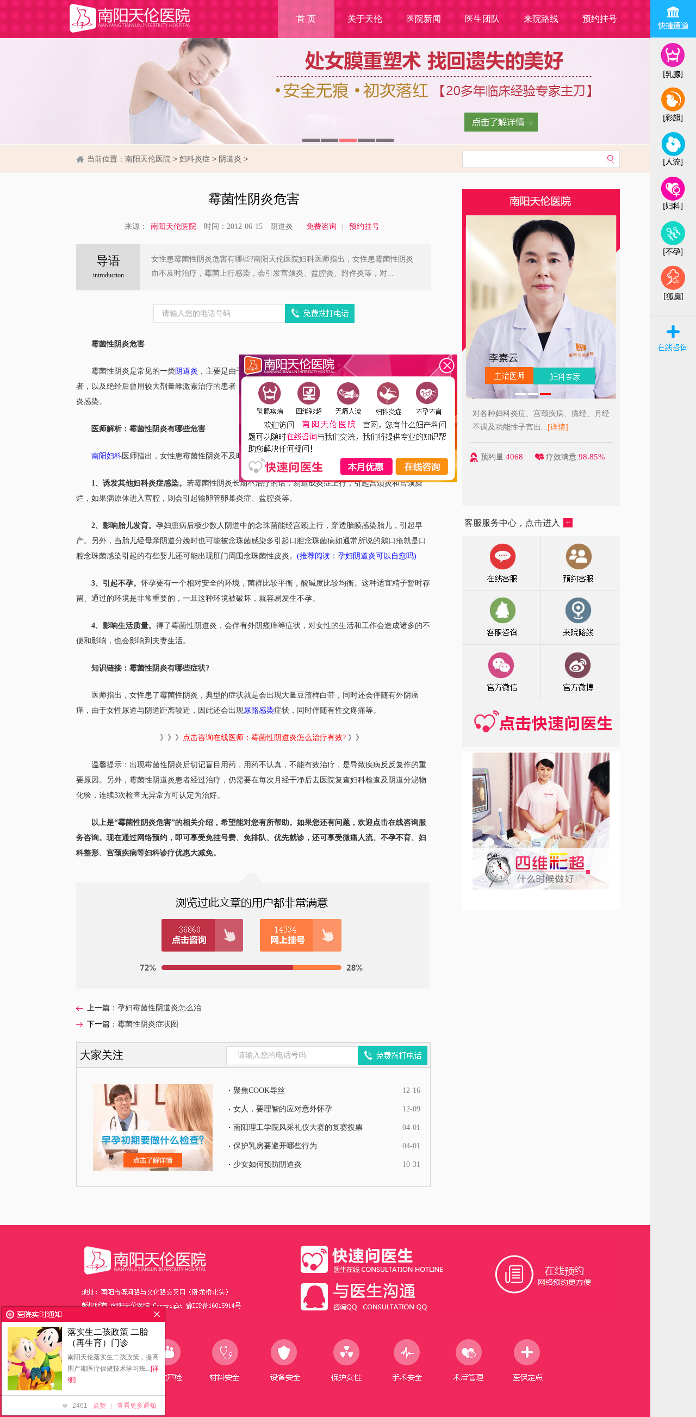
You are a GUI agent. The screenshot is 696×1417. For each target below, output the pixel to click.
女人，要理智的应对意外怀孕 (282, 1109)
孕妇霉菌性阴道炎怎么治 (159, 1008)
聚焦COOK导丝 (259, 1090)
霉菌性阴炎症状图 (147, 1024)
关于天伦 (364, 18)
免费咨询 (321, 226)
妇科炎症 (194, 158)
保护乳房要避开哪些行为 (275, 1146)
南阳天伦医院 (148, 158)
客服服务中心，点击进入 (512, 522)
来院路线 (541, 18)
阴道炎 (230, 158)
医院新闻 (423, 18)
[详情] (558, 427)
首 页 (306, 18)
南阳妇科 (106, 456)
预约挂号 (599, 18)
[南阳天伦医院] (143, 32)
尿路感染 (259, 710)
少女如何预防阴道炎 (267, 1164)
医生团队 (482, 18)
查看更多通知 (136, 1405)
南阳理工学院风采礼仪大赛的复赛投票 (298, 1127)
